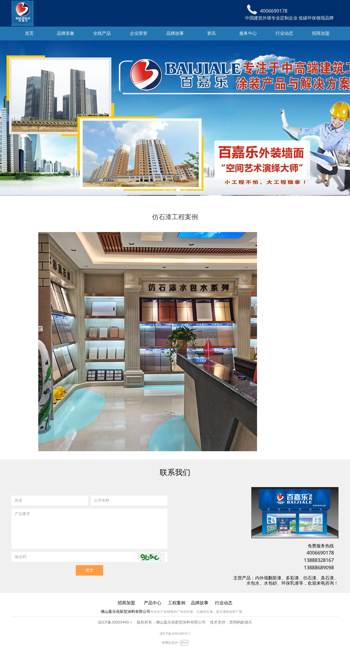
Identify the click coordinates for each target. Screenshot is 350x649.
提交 (89, 570)
